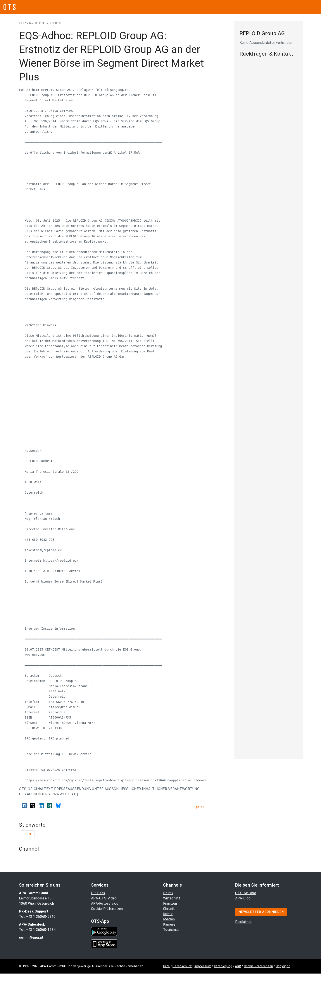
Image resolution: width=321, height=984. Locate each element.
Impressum (203, 966)
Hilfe (166, 966)
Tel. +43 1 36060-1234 (37, 930)
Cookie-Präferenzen (107, 909)
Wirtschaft (171, 898)
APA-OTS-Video (104, 898)
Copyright (283, 966)
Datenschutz (182, 966)
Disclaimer (243, 922)
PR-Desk (98, 893)
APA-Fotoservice (104, 903)
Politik (168, 893)
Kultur (168, 914)
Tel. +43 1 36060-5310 (37, 916)
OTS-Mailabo (245, 893)
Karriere (169, 924)
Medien (169, 919)
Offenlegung (223, 966)
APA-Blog (242, 898)
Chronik (169, 909)
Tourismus (171, 930)
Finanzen (170, 903)
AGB (238, 966)
